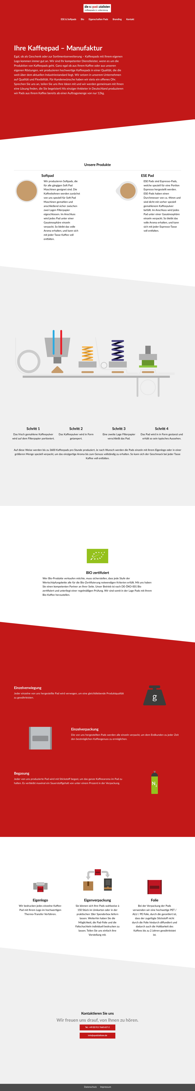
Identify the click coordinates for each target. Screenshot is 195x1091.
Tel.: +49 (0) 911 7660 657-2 (97, 1027)
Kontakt (130, 19)
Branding (117, 19)
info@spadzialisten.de (97, 1035)
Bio (82, 19)
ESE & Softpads (68, 19)
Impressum (105, 1087)
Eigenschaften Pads (98, 19)
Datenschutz (90, 1087)
